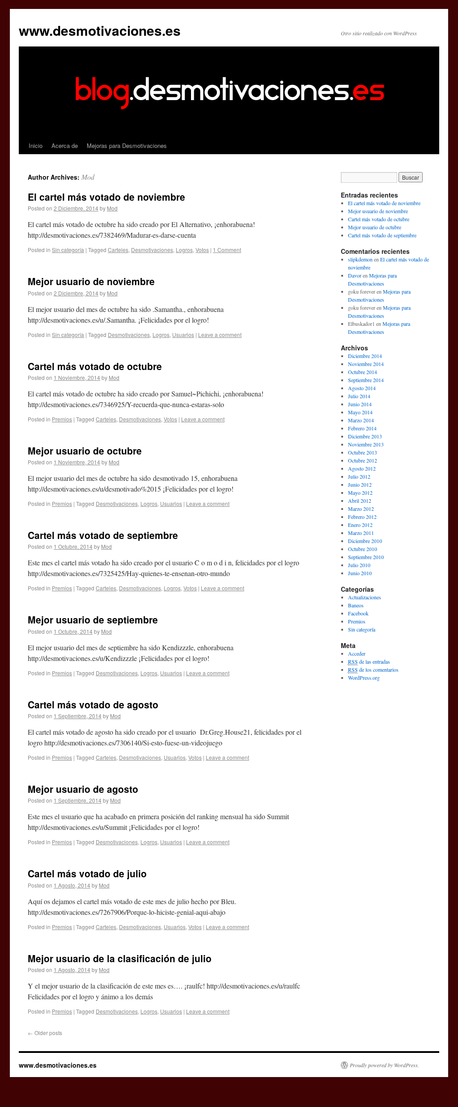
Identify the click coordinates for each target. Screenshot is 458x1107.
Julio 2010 (359, 564)
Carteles (118, 249)
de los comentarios (373, 669)
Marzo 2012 (361, 508)
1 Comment (227, 249)
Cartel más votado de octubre (95, 366)
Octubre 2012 (362, 460)
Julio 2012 (359, 476)
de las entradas (369, 661)
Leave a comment (220, 334)
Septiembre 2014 (366, 379)
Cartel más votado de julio (87, 873)
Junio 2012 (360, 484)
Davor (354, 275)
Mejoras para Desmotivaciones (127, 145)
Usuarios (183, 334)
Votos (202, 249)
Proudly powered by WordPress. (384, 1065)
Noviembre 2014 (366, 363)
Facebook (358, 613)
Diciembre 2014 (365, 355)
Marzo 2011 (361, 532)
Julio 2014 (359, 396)
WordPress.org (364, 677)
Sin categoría (68, 249)
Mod (87, 176)
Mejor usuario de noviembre (91, 281)
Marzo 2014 (361, 420)
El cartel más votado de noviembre (106, 196)
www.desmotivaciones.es (100, 30)
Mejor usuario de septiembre (93, 619)
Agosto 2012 (362, 468)
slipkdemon (360, 259)
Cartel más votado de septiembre (103, 535)
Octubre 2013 (362, 452)
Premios (62, 419)
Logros (184, 249)
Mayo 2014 (360, 412)
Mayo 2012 (360, 492)
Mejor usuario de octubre (85, 450)
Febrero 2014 (362, 428)
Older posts (45, 1032)
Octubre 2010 (362, 548)
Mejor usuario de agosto (83, 789)
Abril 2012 (359, 500)
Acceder (356, 653)
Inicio (35, 145)
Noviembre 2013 (366, 444)
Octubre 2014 (362, 371)
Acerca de (64, 145)
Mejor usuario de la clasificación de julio (120, 958)
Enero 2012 (360, 524)
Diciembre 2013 (365, 436)
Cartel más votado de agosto (93, 704)
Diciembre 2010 (365, 540)
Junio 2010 (360, 573)
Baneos (356, 605)
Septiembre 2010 (366, 556)
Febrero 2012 (362, 516)
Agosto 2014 (362, 387)
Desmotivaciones (152, 249)
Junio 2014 (360, 404)
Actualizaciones (364, 597)
